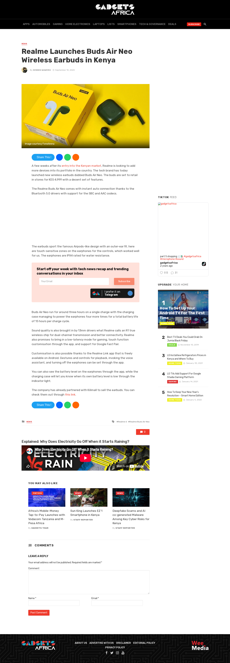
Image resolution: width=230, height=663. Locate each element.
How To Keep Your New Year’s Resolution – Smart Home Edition (185, 394)
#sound (179, 259)
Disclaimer (123, 643)
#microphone (167, 259)
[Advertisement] (183, 141)
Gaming (58, 24)
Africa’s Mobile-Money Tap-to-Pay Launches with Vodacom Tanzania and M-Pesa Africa (46, 517)
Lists (111, 24)
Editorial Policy (144, 643)
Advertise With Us (101, 643)
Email (95, 598)
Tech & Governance (152, 24)
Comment (33, 568)
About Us (81, 643)
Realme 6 (122, 422)
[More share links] (75, 157)
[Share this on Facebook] (59, 157)
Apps (26, 24)
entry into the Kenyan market (81, 165)
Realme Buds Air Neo (139, 422)
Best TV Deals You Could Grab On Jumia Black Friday (185, 339)
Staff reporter (83, 520)
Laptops (99, 24)
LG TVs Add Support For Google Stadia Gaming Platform (184, 375)
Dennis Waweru (42, 70)
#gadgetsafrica (192, 256)
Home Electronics (77, 24)
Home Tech (167, 323)
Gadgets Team (39, 528)
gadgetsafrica (169, 263)
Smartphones (126, 24)
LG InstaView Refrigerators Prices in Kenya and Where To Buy (186, 357)
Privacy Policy (115, 647)
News (24, 44)
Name (32, 598)
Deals (172, 24)
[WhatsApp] (67, 157)
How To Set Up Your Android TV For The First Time (182, 313)
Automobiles (41, 24)
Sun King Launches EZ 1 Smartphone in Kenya (86, 513)
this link (70, 394)
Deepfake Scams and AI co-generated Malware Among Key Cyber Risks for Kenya (130, 517)
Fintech (37, 493)
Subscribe (194, 24)
